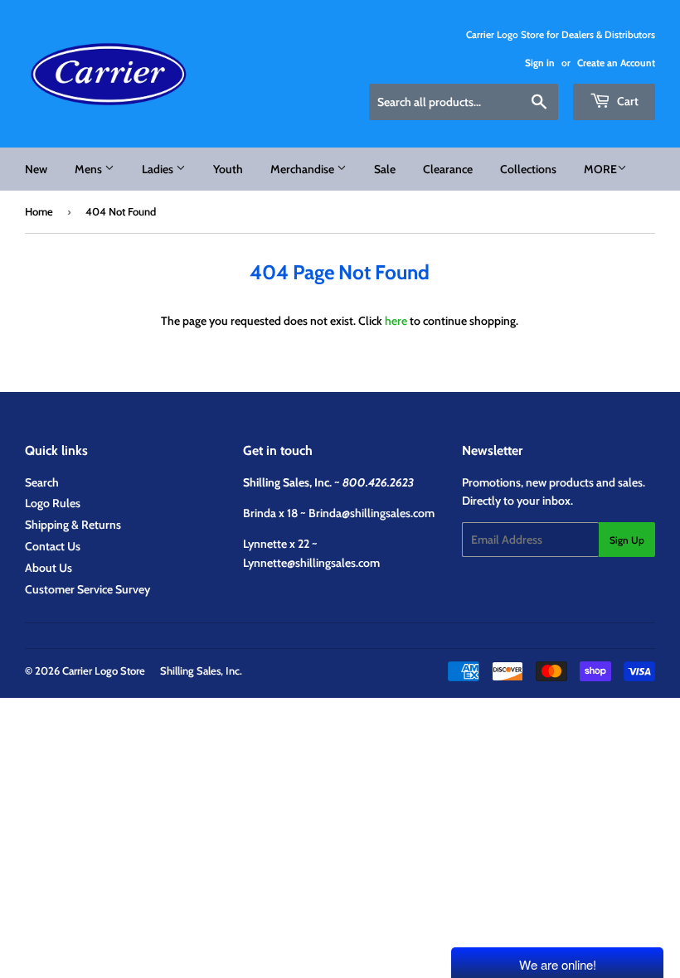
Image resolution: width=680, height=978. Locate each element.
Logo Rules (52, 503)
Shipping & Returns (73, 524)
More (600, 169)
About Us (48, 567)
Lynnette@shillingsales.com (311, 562)
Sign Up (627, 540)
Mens (89, 169)
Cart (626, 101)
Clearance (448, 169)
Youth (228, 169)
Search (42, 482)
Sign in (540, 63)
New (36, 169)
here (396, 320)
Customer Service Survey (87, 589)
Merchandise (303, 169)
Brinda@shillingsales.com (371, 513)
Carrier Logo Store (103, 670)
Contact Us (52, 546)
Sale (385, 169)
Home (39, 211)
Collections (528, 169)
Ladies (159, 169)
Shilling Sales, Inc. (201, 670)
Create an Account (616, 63)
